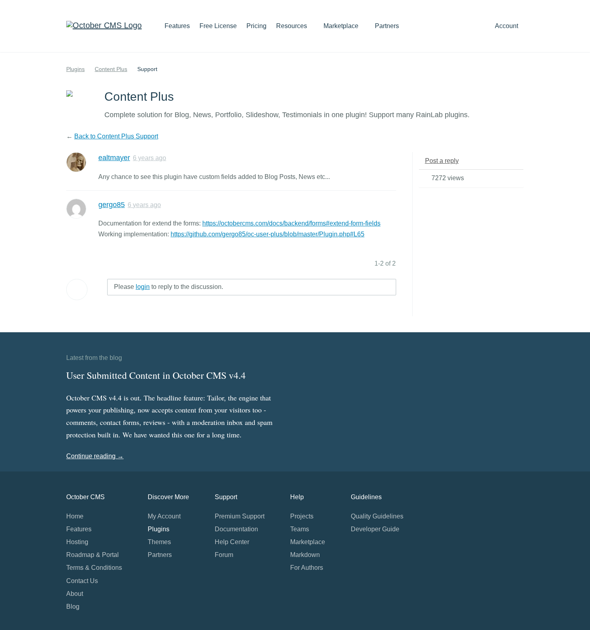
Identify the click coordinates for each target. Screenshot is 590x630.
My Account (164, 516)
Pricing (256, 25)
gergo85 (111, 205)
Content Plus (111, 69)
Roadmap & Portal (92, 554)
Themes (159, 542)
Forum (224, 554)
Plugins (75, 69)
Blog (72, 606)
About (74, 593)
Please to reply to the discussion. (168, 286)
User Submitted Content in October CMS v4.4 (156, 375)
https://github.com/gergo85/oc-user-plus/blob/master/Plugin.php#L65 (267, 234)
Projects (301, 516)
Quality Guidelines (377, 516)
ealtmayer (114, 158)
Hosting (77, 542)
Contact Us (82, 580)
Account (507, 25)
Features (177, 25)
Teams (299, 529)
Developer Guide (375, 529)
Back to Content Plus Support (116, 136)
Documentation (236, 529)
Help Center (232, 542)
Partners (387, 25)
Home (74, 516)
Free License (218, 25)
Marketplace (341, 25)
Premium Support (239, 516)
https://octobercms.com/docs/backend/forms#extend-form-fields (291, 223)
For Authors (306, 567)
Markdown (305, 554)
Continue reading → (95, 456)
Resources (292, 25)
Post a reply (442, 160)
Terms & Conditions (94, 567)
